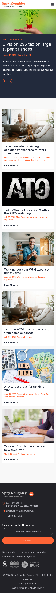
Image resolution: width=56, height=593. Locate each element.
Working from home (31, 157)
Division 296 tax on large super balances (27, 47)
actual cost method (22, 160)
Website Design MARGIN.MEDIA (28, 587)
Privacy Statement (28, 583)
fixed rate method (38, 160)
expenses (8, 220)
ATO (20, 157)
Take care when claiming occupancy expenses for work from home (25, 150)
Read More (9, 165)
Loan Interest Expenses (14, 397)
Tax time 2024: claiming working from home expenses (26, 331)
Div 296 (27, 55)
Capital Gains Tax (42, 394)
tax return (43, 217)
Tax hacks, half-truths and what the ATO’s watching (26, 211)
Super (20, 55)
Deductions (40, 277)
